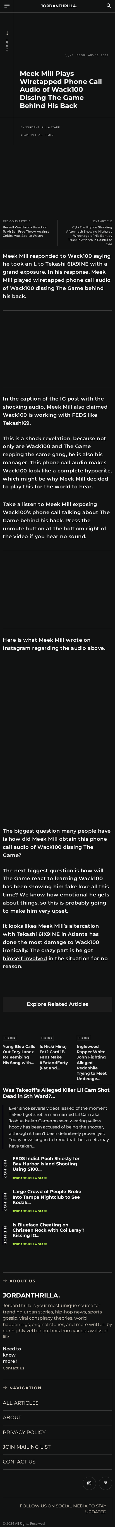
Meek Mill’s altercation (68, 926)
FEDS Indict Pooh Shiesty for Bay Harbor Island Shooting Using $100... (46, 1164)
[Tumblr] (74, 988)
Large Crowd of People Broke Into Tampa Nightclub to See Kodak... (47, 1197)
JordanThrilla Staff (42, 127)
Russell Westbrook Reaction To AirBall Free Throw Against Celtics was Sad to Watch (26, 231)
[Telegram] (87, 988)
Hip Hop (7, 45)
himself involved (25, 958)
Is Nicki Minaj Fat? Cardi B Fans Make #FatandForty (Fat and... (54, 1057)
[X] (21, 988)
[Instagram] (89, 1483)
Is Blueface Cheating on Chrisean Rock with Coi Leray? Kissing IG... (48, 1230)
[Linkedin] (48, 988)
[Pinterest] (34, 988)
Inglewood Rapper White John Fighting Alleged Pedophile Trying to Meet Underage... (92, 1062)
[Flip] (100, 988)
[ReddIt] (61, 988)
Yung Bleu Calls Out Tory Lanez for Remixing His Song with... (19, 1054)
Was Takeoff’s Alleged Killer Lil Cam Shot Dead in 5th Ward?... (56, 1093)
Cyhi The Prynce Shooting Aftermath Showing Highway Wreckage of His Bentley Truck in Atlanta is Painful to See (89, 235)
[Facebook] (8, 988)
